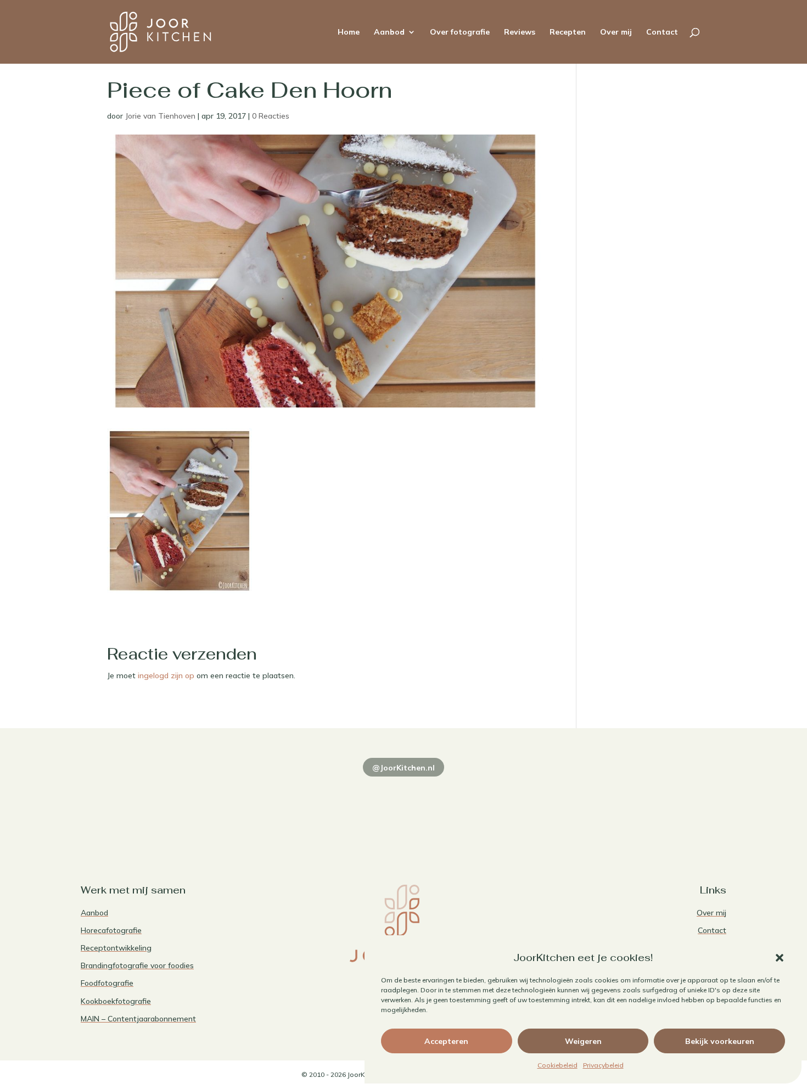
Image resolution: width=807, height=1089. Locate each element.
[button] (779, 957)
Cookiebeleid (557, 1065)
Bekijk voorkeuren (719, 1041)
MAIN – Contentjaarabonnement (138, 1019)
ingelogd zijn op (166, 675)
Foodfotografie (107, 983)
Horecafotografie (111, 930)
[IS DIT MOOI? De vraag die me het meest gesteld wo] (143, 807)
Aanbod (389, 32)
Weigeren (583, 1041)
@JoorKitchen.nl (403, 768)
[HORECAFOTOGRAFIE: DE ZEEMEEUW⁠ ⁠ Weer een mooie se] (534, 807)
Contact (662, 32)
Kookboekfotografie (116, 1001)
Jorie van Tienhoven (160, 116)
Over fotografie (460, 32)
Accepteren (446, 1041)
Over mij (616, 32)
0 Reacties (270, 116)
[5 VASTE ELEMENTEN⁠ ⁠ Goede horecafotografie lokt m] (664, 807)
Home (349, 32)
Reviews (519, 32)
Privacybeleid (603, 1065)
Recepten (568, 32)
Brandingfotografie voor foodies (137, 965)
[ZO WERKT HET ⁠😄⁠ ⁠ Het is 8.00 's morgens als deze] (403, 807)
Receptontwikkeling (116, 948)
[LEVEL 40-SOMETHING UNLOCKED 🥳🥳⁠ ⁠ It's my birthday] (273, 807)
